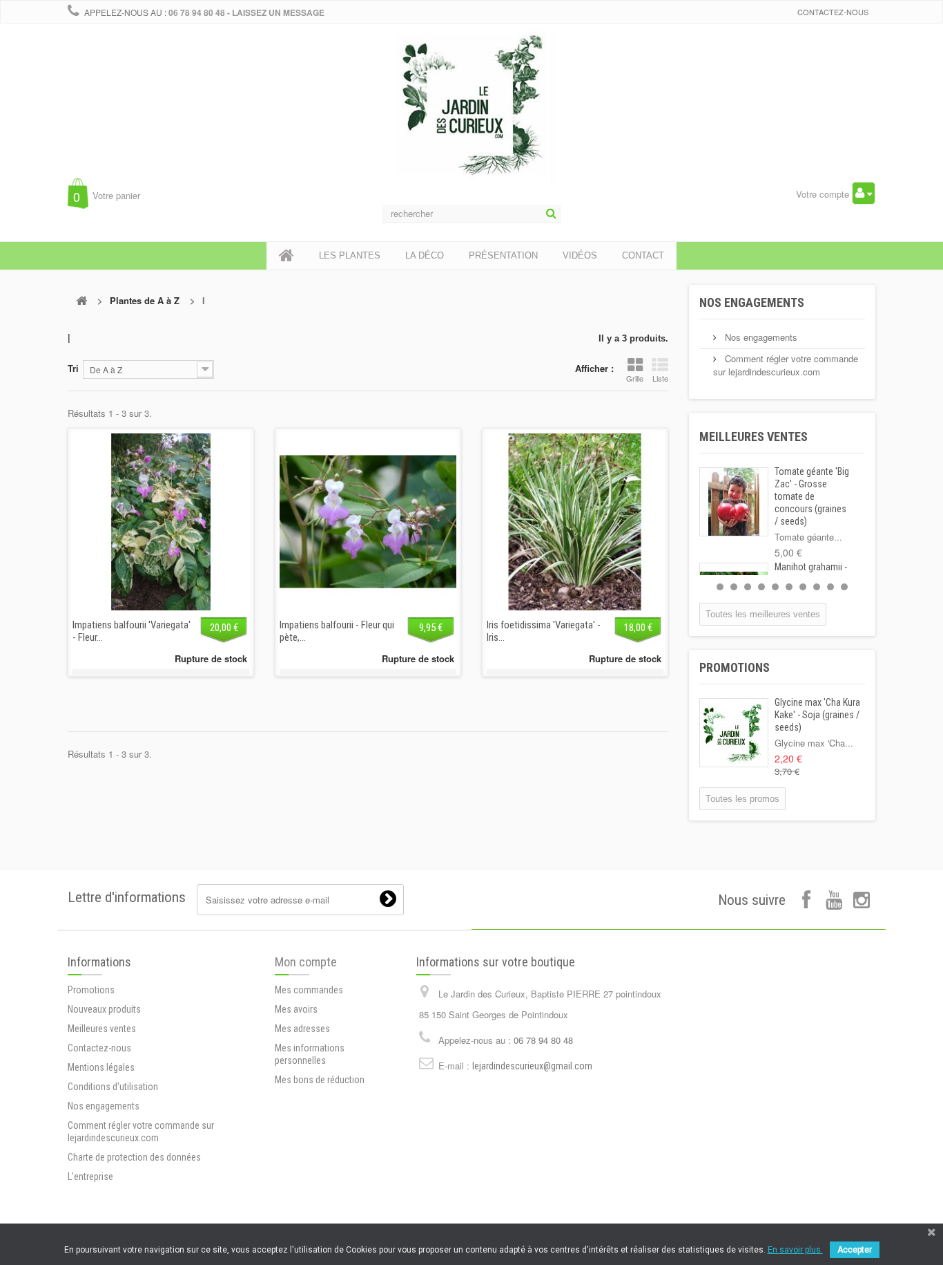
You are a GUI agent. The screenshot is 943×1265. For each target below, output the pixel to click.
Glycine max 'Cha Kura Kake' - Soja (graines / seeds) (817, 715)
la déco (424, 255)
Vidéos (580, 255)
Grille (634, 378)
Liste (660, 378)
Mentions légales (101, 1067)
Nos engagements (751, 302)
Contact (643, 255)
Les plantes (349, 255)
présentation (503, 255)
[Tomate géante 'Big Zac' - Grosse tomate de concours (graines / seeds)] (733, 501)
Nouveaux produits (104, 1009)
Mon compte (306, 962)
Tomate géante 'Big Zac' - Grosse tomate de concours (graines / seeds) (812, 496)
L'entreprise (90, 1176)
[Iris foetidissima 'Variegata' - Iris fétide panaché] (575, 521)
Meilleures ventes (753, 436)
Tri (73, 368)
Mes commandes (309, 989)
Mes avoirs (296, 1009)
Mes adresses (302, 1028)
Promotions (734, 667)
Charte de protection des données (134, 1157)
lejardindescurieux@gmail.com (532, 1065)
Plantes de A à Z (144, 300)
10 (844, 586)
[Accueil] (286, 256)
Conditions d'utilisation (113, 1086)
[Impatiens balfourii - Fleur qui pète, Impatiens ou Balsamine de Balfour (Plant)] (368, 521)
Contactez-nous (832, 11)
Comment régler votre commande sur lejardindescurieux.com (785, 365)
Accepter (854, 1250)
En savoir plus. (795, 1250)
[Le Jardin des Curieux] (471, 120)
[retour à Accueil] (81, 300)
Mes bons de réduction (319, 1079)
